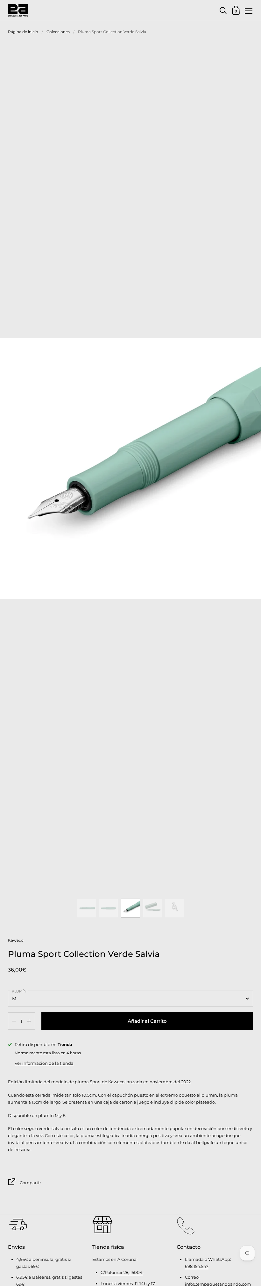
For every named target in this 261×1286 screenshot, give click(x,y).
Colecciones (58, 31)
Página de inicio (23, 31)
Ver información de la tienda (44, 1063)
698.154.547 (196, 1266)
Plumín (19, 991)
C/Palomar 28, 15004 (122, 1272)
